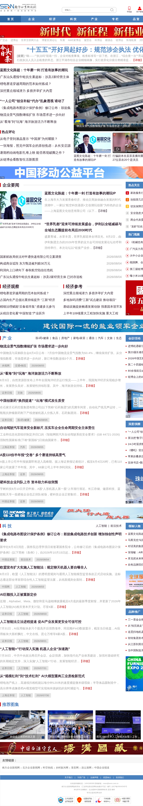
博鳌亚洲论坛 (49, 40)
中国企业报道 (101, 767)
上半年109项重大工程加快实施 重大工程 (90, 313)
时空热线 (48, 767)
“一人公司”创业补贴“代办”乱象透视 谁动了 (32, 101)
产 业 (94, 19)
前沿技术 (116, 525)
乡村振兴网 (62, 767)
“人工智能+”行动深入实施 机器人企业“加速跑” (35, 649)
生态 (119, 338)
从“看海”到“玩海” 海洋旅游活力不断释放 (28, 122)
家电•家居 (79, 338)
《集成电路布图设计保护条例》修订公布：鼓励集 (35, 108)
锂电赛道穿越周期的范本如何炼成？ (25, 84)
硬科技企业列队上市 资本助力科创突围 (29, 482)
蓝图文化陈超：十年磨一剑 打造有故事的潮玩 (34, 70)
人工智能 (101, 525)
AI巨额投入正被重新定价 (18, 594)
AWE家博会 (74, 40)
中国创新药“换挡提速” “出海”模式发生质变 (32, 400)
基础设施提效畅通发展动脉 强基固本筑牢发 (92, 306)
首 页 (10, 19)
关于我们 (68, 777)
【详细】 (103, 210)
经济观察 (11, 286)
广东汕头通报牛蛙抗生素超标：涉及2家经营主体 (34, 77)
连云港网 (86, 767)
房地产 (65, 338)
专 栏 (115, 19)
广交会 (4, 40)
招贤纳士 (107, 777)
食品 (55, 338)
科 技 (73, 19)
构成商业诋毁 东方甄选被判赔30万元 (25, 263)
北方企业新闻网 (31, 767)
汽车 (100, 338)
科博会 (98, 40)
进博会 (14, 40)
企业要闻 (11, 185)
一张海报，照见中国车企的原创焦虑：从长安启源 (35, 145)
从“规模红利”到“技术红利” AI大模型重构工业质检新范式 (42, 676)
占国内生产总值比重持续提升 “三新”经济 (27, 300)
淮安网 (75, 767)
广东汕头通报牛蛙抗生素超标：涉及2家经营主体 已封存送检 (41, 277)
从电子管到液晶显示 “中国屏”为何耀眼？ (29, 139)
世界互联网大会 (30, 40)
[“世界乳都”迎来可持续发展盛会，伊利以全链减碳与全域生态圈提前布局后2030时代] (21, 225)
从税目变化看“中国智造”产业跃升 (22, 313)
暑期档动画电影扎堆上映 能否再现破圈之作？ (32, 152)
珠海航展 (131, 40)
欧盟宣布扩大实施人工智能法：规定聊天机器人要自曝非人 (43, 567)
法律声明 (94, 777)
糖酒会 (109, 40)
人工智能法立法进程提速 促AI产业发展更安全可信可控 (40, 622)
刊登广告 (81, 777)
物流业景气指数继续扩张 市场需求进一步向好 (32, 115)
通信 (91, 338)
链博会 (119, 40)
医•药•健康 (42, 338)
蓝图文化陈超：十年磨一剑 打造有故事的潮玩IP (92, 157)
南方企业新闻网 (11, 767)
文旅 (110, 338)
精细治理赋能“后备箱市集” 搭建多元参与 (27, 306)
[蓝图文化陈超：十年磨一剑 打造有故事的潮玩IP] (21, 205)
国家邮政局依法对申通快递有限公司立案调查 (30, 256)
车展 (62, 40)
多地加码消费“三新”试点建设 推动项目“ (89, 300)
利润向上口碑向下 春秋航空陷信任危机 (26, 270)
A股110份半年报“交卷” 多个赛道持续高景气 (32, 455)
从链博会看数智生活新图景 (19, 159)
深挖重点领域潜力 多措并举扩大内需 (26, 91)
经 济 (52, 19)
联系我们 (120, 777)
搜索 (111, 9)
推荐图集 (10, 704)
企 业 (31, 19)
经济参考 (74, 286)
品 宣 (136, 19)
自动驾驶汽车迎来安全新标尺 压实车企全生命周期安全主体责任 (47, 428)
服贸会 (88, 40)
